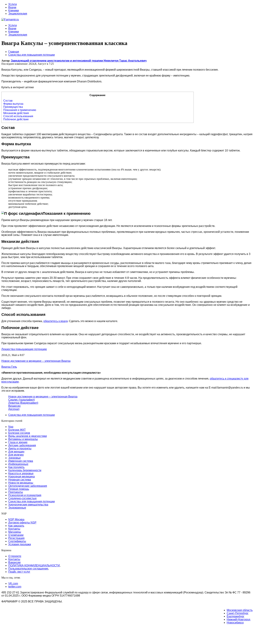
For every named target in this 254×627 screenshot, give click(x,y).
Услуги (12, 4)
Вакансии (14, 562)
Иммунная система (20, 460)
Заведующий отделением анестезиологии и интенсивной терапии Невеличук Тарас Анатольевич (79, 60)
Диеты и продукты (19, 448)
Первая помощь (18, 489)
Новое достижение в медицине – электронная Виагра (42, 396)
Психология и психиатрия (24, 495)
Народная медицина (21, 476)
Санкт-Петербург (237, 613)
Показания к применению (19, 110)
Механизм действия (16, 113)
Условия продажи (19, 544)
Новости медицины (20, 482)
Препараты (15, 492)
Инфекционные (18, 464)
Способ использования (18, 116)
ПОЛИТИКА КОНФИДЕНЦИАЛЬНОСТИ (34, 565)
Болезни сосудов (19, 432)
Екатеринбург (235, 616)
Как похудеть (16, 467)
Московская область (240, 610)
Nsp (10, 426)
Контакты (14, 528)
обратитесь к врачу (55, 321)
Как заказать (16, 525)
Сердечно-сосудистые (22, 498)
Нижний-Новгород (238, 619)
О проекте (14, 556)
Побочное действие (16, 119)
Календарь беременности (24, 470)
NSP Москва (16, 519)
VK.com (13, 583)
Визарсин (14, 405)
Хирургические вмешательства (28, 504)
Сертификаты (17, 541)
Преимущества (13, 106)
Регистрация (16, 538)
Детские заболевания (22, 445)
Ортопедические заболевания (27, 485)
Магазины (14, 531)
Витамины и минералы (23, 439)
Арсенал (13, 409)
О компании (15, 535)
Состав (8, 100)
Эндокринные (17, 507)
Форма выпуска (13, 103)
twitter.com (14, 586)
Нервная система (19, 479)
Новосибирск (235, 622)
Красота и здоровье (21, 473)
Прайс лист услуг (19, 571)
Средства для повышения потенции (31, 414)
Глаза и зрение (17, 442)
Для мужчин (16, 454)
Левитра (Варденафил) (23, 402)
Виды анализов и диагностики (27, 436)
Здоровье (14, 457)
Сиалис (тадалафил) (21, 399)
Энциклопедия (17, 13)
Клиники (13, 10)
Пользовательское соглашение (28, 568)
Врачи (12, 7)
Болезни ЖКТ (17, 429)
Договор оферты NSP (22, 522)
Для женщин (16, 451)
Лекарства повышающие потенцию (24, 349)
